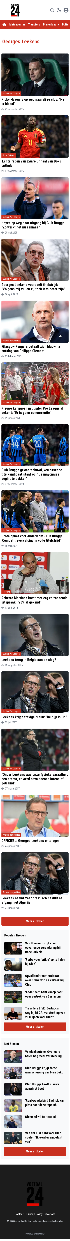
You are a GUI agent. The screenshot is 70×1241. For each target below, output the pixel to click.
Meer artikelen (35, 921)
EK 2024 (6, 592)
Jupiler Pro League (11, 93)
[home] (4, 24)
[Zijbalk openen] (3, 10)
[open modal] (66, 10)
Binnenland (49, 24)
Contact (19, 1214)
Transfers (34, 24)
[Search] (52, 10)
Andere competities (11, 340)
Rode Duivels (8, 155)
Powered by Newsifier (35, 1234)
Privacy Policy (34, 1214)
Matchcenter (17, 24)
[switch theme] (58, 10)
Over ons (50, 1214)
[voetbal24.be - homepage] (15, 10)
